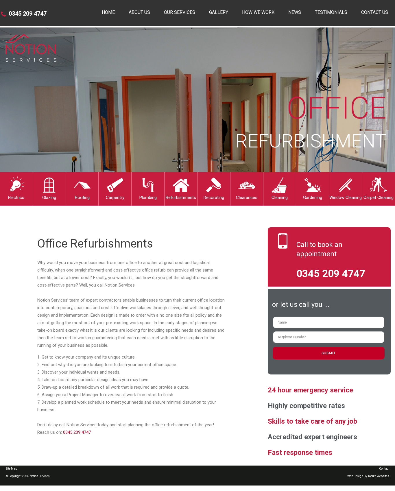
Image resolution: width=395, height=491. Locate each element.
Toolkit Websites (378, 476)
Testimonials (331, 12)
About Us (139, 12)
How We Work (258, 12)
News (294, 12)
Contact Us (374, 12)
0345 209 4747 (28, 13)
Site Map (11, 468)
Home (108, 12)
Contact (384, 468)
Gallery (218, 12)
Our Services (179, 12)
